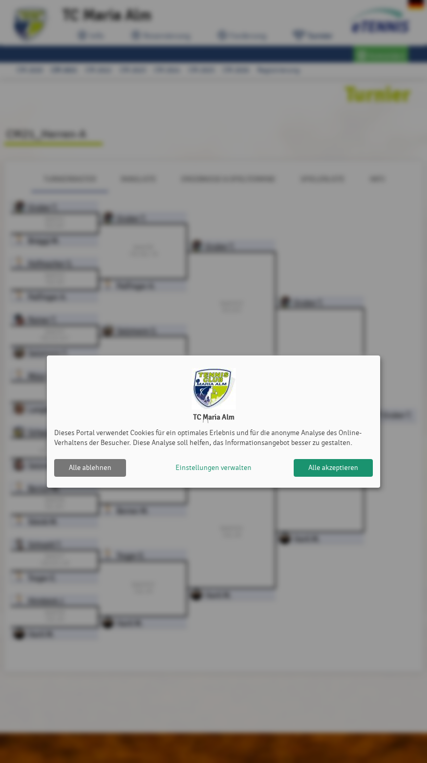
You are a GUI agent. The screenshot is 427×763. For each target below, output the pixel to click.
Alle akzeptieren (333, 468)
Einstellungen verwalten (213, 468)
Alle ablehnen (90, 468)
